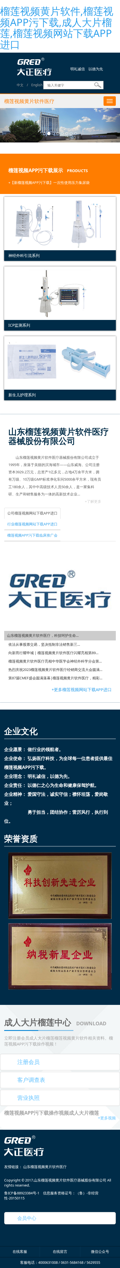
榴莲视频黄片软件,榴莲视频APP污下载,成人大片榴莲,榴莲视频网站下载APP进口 (56, 27)
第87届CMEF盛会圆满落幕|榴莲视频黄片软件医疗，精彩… (55, 678)
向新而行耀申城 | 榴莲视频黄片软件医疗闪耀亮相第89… (53, 653)
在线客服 (20, 1251)
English (36, 85)
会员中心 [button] (24, 1218)
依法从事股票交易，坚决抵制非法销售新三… (44, 644)
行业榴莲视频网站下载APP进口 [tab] (32, 524)
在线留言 (60, 1251)
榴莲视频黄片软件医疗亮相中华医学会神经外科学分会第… (55, 661)
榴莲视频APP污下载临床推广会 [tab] (32, 535)
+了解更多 (93, 501)
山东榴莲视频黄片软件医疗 (45, 1166)
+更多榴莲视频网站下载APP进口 (82, 689)
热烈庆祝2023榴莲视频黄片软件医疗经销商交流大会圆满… (55, 669)
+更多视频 (107, 1117)
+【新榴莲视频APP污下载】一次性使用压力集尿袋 (49, 182)
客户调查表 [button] (28, 1080)
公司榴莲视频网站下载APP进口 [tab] (32, 513)
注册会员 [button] (26, 1062)
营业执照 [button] (26, 1097)
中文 (20, 85)
